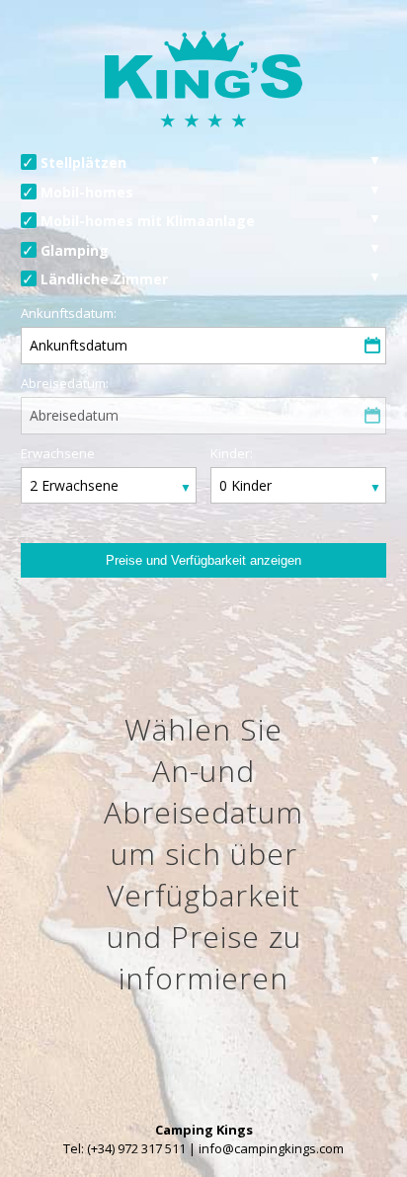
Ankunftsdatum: (69, 313)
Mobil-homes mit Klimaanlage (148, 220)
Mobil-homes (87, 192)
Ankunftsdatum (78, 345)
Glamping (75, 250)
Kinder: (231, 453)
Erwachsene (58, 453)
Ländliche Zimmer (104, 279)
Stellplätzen (83, 162)
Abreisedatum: (65, 383)
